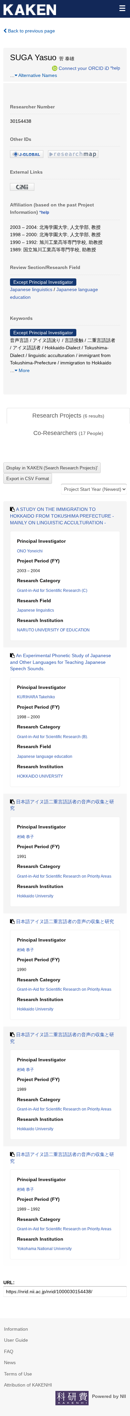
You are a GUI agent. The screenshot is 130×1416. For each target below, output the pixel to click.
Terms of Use (18, 1374)
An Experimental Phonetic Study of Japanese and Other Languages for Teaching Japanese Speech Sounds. (60, 662)
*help (115, 68)
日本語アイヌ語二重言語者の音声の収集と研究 (65, 921)
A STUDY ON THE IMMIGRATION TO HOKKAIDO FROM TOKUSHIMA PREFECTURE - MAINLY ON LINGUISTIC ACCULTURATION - (62, 516)
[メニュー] (122, 8)
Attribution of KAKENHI (28, 1385)
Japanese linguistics (31, 289)
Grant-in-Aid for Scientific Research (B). (52, 736)
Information (16, 1329)
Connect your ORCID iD (84, 68)
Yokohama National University (44, 1248)
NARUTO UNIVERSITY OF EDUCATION (53, 630)
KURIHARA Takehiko (36, 697)
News (10, 1362)
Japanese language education (44, 756)
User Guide (16, 1340)
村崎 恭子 (25, 836)
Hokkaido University (35, 896)
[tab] (68, 416)
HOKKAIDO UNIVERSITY (40, 776)
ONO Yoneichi (30, 551)
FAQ (8, 1351)
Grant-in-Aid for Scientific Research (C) (52, 590)
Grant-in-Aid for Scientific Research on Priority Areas (64, 876)
